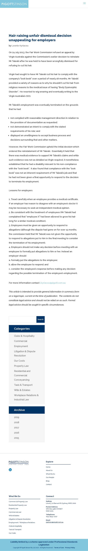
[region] (44, 17)
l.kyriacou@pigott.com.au (53, 283)
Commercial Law (15, 512)
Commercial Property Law (18, 501)
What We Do (50, 474)
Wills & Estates (14, 515)
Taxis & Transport (15, 529)
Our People (50, 477)
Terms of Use (59, 547)
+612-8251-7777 (51, 516)
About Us (49, 470)
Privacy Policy (70, 547)
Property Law (13, 508)
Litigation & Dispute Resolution (19, 519)
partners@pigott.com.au (54, 522)
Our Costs (12, 533)
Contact (49, 484)
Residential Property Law (18, 505)
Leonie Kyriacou (20, 45)
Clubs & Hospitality (15, 526)
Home (48, 467)
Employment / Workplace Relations (22, 522)
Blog (47, 481)
